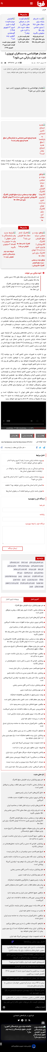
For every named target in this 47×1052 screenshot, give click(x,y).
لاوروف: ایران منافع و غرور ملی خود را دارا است (28, 747)
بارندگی (13, 436)
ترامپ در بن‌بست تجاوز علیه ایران (32, 718)
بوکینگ (41, 580)
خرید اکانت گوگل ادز (37, 576)
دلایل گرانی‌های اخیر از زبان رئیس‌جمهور (30, 617)
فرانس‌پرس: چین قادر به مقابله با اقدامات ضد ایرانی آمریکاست (23, 709)
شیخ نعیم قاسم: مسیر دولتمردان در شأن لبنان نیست (26, 668)
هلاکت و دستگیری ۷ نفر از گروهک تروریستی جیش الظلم (24, 757)
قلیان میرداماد (32, 569)
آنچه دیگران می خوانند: (33, 273)
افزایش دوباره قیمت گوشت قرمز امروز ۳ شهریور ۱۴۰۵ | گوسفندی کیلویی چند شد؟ (8, 45)
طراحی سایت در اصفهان (12, 583)
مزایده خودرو (16, 580)
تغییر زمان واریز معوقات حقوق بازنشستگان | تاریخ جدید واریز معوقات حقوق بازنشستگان (23, 647)
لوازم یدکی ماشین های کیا (27, 583)
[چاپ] (2, 63)
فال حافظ (40, 569)
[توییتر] (40, 448)
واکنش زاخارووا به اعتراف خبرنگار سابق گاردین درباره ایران (24, 752)
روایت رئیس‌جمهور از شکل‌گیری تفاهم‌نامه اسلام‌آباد (26, 695)
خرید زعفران (27, 576)
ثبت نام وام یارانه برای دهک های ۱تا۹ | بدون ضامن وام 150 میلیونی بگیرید (38, 39)
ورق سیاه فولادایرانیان (11, 576)
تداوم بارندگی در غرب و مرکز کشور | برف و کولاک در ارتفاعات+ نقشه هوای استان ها (24, 470)
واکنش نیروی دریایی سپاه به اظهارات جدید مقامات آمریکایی (23, 622)
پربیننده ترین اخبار (12, 599)
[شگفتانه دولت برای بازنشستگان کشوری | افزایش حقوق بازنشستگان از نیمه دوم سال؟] (39, 1032)
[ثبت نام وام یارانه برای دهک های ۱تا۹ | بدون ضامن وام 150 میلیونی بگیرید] (38, 26)
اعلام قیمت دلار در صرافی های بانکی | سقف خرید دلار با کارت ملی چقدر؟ (23, 39)
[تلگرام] (44, 448)
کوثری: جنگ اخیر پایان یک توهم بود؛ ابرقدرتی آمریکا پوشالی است (23, 679)
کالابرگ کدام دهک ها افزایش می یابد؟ (23, 245)
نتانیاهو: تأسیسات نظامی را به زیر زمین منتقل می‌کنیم (25, 731)
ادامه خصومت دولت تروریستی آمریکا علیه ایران (27, 743)
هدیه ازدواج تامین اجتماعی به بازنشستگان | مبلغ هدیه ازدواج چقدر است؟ (19, 139)
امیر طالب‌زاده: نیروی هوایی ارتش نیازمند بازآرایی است (25, 714)
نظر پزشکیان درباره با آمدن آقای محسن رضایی (28, 685)
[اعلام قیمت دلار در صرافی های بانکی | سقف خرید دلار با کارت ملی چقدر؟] (23, 26)
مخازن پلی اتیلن (12, 566)
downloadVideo (39, 428)
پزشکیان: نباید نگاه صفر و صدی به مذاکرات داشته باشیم (25, 673)
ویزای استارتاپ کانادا (23, 566)
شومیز (31, 586)
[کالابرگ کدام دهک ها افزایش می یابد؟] (23, 236)
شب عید (40, 436)
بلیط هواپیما (39, 583)
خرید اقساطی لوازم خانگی (36, 562)
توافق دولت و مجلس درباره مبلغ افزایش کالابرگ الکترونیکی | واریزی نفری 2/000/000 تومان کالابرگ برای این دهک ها (19, 197)
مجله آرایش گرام (38, 573)
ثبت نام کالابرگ (28, 573)
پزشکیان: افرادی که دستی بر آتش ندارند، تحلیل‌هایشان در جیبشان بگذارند (24, 662)
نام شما (42, 505)
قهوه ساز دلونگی (39, 586)
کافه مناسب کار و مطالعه (20, 569)
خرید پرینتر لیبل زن (32, 580)
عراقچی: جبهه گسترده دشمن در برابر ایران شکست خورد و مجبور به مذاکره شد (24, 655)
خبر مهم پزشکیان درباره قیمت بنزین (31, 690)
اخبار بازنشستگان (14, 562)
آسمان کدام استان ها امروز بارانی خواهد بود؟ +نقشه (23, 485)
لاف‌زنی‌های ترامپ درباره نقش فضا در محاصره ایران (26, 627)
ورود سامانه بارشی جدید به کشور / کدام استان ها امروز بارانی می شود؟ (23, 478)
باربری (23, 580)
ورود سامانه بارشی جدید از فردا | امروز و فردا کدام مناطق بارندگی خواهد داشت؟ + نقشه (24, 461)
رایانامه (42, 514)
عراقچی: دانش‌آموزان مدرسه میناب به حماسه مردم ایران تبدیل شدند (23, 724)
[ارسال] (6, 63)
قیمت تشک (24, 562)
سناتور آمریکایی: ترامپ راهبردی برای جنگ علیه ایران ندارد (24, 767)
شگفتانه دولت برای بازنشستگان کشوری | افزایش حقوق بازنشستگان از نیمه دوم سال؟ (17, 1029)
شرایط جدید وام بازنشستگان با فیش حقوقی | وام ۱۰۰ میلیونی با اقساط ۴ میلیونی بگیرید (9, 254)
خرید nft (19, 573)
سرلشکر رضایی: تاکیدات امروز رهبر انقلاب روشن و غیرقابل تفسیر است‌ (24, 611)
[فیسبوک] (37, 448)
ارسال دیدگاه (12, 548)
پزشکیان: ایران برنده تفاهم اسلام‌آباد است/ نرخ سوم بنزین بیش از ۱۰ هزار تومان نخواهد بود (22, 736)
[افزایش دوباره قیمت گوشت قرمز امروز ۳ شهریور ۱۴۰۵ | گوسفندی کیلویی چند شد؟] (9, 28)
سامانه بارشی (27, 436)
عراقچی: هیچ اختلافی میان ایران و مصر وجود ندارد (26, 704)
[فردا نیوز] (41, 4)
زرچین (20, 576)
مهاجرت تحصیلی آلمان (37, 566)
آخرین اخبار (35, 599)
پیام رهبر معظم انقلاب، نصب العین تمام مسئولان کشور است (23, 699)
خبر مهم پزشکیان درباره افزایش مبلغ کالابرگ (29, 605)
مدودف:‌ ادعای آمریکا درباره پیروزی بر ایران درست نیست (24, 762)
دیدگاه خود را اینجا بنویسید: (35, 524)
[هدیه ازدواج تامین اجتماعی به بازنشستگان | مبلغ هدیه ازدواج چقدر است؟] (41, 139)
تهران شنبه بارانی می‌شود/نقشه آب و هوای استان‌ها (24, 491)
